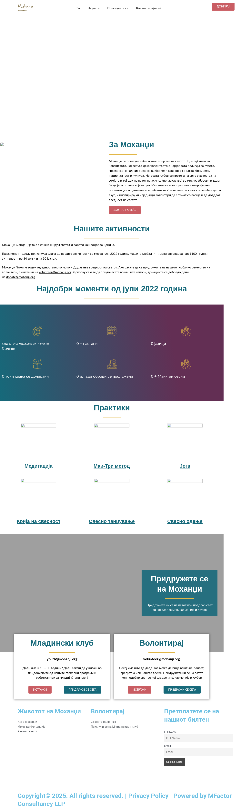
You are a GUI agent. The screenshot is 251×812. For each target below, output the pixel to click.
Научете (93, 8)
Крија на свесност (38, 521)
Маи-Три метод (112, 466)
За (78, 8)
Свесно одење (185, 521)
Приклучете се (117, 8)
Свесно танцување (112, 521)
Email (167, 745)
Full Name (170, 732)
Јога (185, 466)
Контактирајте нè (148, 8)
